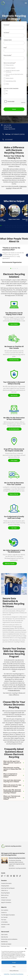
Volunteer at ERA (5, 924)
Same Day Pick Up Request (7, 888)
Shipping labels (5, 885)
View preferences (14, 970)
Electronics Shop (5, 946)
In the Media (4, 922)
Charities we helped (6, 944)
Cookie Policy (6, 974)
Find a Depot (14, 460)
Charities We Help (14, 359)
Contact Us (4, 912)
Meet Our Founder (9, 563)
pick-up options (19, 293)
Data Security (14, 395)
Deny (14, 966)
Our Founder (4, 917)
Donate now (4, 897)
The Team (3, 919)
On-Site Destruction (14, 429)
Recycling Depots (5, 893)
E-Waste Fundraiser (6, 900)
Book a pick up (4, 895)
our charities (22, 637)
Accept (14, 962)
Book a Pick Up (14, 494)
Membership (4, 941)
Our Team (14, 528)
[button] (26, 948)
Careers (3, 927)
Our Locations (4, 910)
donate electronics (14, 690)
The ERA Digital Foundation (8, 915)
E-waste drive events (6, 883)
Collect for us (4, 890)
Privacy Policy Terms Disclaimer (16, 974)
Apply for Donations (6, 902)
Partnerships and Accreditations (9, 939)
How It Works (14, 324)
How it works (4, 934)
